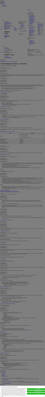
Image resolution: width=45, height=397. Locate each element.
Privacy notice (22, 395)
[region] (22, 391)
